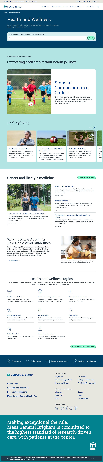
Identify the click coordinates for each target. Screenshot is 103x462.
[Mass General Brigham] (13, 6)
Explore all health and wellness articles (83, 346)
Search (5, 12)
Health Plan (6, 1)
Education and (17, 392)
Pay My (59, 377)
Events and (62, 383)
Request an (63, 380)
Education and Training (31, 1)
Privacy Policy (30, 459)
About (58, 392)
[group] (21, 146)
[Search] (98, 7)
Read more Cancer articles (86, 177)
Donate (88, 1)
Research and (18, 388)
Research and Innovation (18, 1)
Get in (82, 377)
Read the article (13, 260)
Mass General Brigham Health (22, 396)
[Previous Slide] (91, 127)
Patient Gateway (79, 1)
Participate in (86, 380)
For (83, 398)
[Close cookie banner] (94, 458)
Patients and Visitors (76, 7)
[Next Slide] (94, 127)
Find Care (45, 7)
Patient (12, 384)
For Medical (87, 383)
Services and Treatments (59, 7)
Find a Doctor (90, 7)
